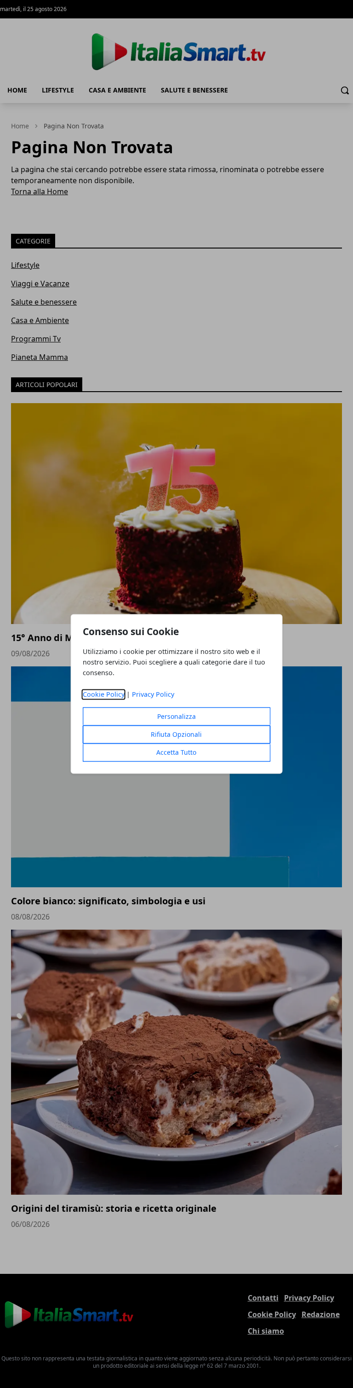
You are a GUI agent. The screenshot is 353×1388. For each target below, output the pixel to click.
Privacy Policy (153, 694)
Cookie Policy (104, 694)
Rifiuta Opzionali (176, 734)
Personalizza (176, 716)
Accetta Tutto (176, 752)
